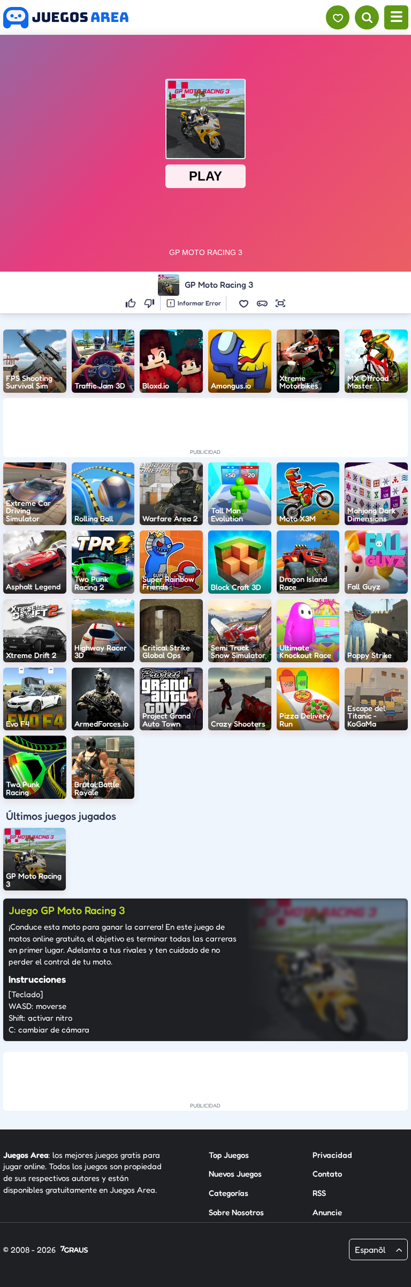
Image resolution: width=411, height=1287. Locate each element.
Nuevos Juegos (235, 1174)
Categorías (228, 1193)
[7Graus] (74, 1250)
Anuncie (327, 1212)
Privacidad (332, 1155)
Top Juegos (229, 1155)
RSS (319, 1193)
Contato (327, 1174)
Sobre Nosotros (236, 1212)
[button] (244, 303)
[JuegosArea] (65, 17)
